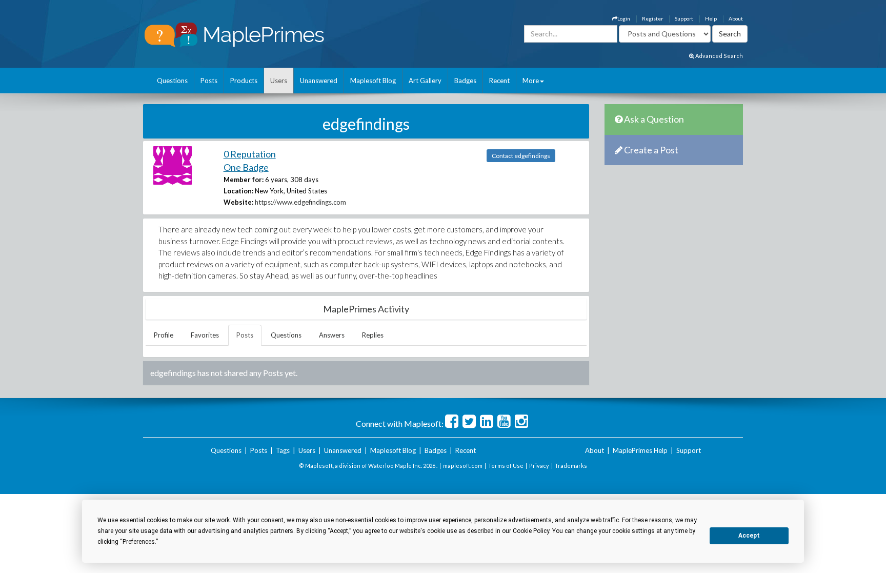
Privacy (539, 465)
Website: (238, 202)
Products (243, 80)
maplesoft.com (462, 465)
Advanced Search (718, 55)
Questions (172, 80)
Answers (332, 335)
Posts (208, 80)
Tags (283, 450)
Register (652, 18)
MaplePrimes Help (640, 450)
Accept (749, 535)
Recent (499, 80)
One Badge (246, 167)
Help (711, 18)
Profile (163, 335)
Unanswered (318, 80)
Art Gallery (425, 80)
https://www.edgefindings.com (300, 202)
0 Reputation (250, 154)
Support (684, 18)
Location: (238, 191)
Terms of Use (505, 465)
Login (623, 18)
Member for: (244, 179)
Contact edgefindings (521, 156)
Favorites (205, 335)
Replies (373, 335)
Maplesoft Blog (373, 80)
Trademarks (571, 465)
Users (278, 80)
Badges (465, 80)
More (530, 80)
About (736, 18)
